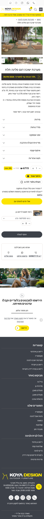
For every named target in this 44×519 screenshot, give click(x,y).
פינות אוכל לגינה (36, 416)
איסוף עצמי (35, 150)
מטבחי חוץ (38, 429)
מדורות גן (39, 386)
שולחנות (39, 425)
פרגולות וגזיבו (37, 399)
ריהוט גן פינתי (37, 442)
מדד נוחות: (35, 127)
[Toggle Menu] (41, 9)
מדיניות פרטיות (37, 459)
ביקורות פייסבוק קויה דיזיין (32, 455)
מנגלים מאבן (38, 390)
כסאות (40, 420)
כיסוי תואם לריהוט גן (23, 212)
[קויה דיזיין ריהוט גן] (22, 476)
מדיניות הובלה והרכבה (30, 143)
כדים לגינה (38, 451)
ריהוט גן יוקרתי (37, 365)
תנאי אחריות (34, 158)
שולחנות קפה (37, 446)
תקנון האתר (18, 318)
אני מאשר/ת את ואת (20, 320)
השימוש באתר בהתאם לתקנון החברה (22, 503)
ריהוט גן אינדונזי (36, 351)
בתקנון (39, 195)
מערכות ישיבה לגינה (26, 19)
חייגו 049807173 (36, 256)
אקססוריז (39, 412)
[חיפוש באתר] (35, 9)
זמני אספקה (34, 135)
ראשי (39, 19)
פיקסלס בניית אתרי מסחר (22, 516)
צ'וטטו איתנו (22, 256)
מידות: (37, 120)
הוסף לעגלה (22, 234)
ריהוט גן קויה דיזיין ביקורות (32, 369)
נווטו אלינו (8, 256)
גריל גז (40, 382)
